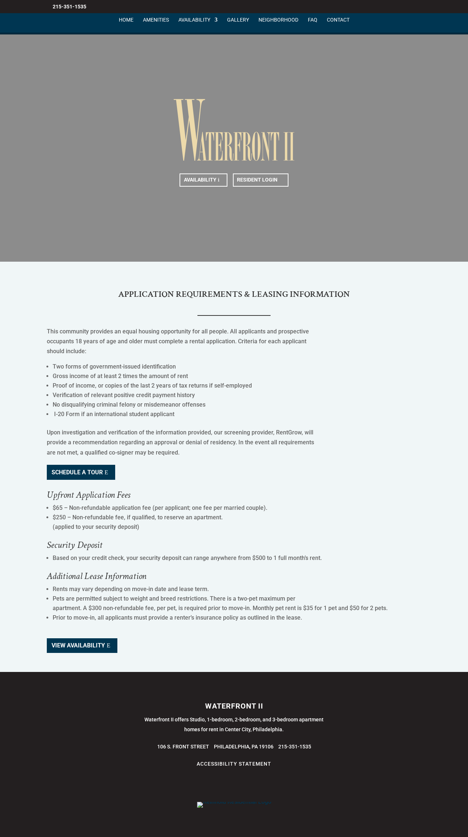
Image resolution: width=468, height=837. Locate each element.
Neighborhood (278, 20)
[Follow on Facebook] (212, 784)
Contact (338, 20)
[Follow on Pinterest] (241, 784)
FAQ (312, 20)
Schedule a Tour (77, 472)
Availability (194, 20)
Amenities (156, 20)
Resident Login (257, 180)
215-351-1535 (69, 7)
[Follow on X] (197, 784)
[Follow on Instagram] (227, 784)
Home (126, 20)
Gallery (238, 20)
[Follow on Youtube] (270, 784)
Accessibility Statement (234, 764)
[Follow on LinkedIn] (256, 784)
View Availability (78, 645)
